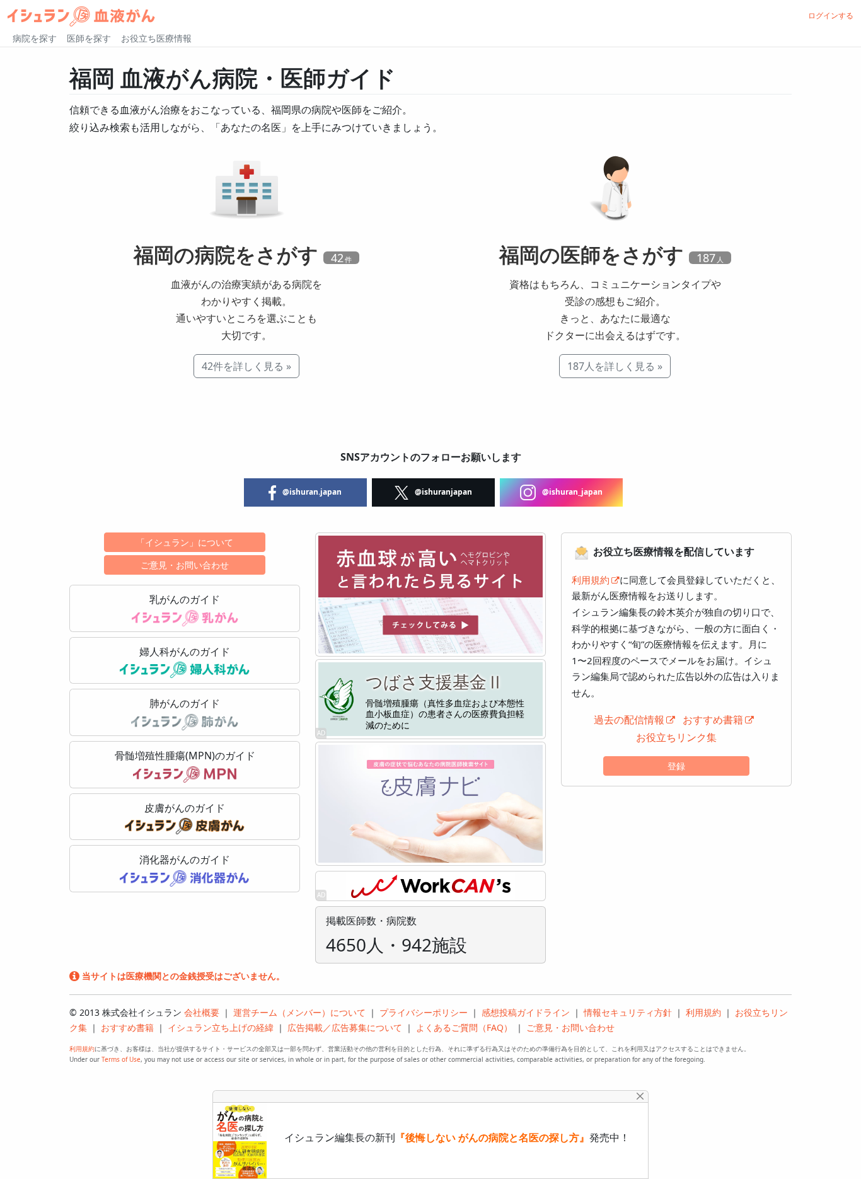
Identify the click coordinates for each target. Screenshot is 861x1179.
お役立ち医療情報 (156, 38)
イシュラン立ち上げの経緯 (221, 1027)
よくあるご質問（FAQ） (464, 1027)
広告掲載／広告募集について (344, 1027)
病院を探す (35, 38)
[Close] (640, 1096)
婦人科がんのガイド (184, 652)
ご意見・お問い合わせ (185, 565)
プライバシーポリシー (423, 1012)
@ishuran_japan (571, 491)
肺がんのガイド (184, 703)
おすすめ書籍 (713, 720)
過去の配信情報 (629, 720)
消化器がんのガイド (184, 859)
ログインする (830, 15)
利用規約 (591, 579)
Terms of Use (121, 1059)
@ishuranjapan (442, 491)
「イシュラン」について (184, 542)
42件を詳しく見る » (246, 366)
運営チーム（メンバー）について (299, 1012)
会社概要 (201, 1012)
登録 (676, 766)
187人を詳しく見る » (614, 366)
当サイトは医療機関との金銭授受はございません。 (182, 976)
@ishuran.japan (311, 491)
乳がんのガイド (184, 599)
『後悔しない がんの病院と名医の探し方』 (492, 1137)
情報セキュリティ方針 (628, 1012)
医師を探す (89, 38)
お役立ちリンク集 (676, 737)
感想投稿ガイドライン (526, 1012)
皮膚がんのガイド (184, 808)
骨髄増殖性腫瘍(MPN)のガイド (185, 755)
